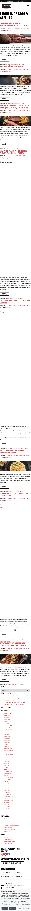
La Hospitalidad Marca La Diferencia (13, 696)
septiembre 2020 (8, 800)
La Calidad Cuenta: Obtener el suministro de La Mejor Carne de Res (14, 24)
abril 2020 (6, 808)
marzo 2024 (7, 719)
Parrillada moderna (12, 149)
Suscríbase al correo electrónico (12, 863)
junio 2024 (7, 715)
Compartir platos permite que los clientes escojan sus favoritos (13, 152)
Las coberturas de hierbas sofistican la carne (15, 301)
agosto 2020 (7, 802)
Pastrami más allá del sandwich (13, 66)
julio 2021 (6, 782)
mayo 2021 (7, 786)
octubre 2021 (7, 775)
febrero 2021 (7, 792)
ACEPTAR (5, 908)
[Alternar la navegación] (28, 6)
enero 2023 (7, 746)
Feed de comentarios (9, 841)
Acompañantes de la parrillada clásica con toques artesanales (13, 644)
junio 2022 (7, 761)
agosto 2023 (7, 732)
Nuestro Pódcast (8, 821)
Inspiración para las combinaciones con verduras (14, 494)
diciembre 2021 (8, 771)
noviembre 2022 (8, 750)
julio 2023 (6, 734)
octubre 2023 (7, 728)
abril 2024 (6, 717)
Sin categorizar (22, 639)
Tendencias (20, 298)
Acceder (6, 837)
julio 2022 (6, 759)
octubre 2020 (7, 798)
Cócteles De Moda (9, 700)
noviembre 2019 (8, 811)
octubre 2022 (7, 752)
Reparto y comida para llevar (11, 825)
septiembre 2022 (8, 754)
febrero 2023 (7, 744)
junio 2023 (7, 736)
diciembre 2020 (8, 794)
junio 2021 (7, 784)
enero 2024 (7, 723)
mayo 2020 (7, 806)
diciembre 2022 (8, 748)
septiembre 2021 (8, 777)
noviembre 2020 (8, 796)
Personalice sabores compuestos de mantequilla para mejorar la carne (14, 106)
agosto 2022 (7, 757)
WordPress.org (8, 843)
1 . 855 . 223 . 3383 (9, 887)
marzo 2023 (7, 742)
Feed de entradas (8, 839)
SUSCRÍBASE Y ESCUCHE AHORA (10, 873)
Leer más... (5, 60)
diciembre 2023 (8, 725)
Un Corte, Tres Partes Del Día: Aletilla (14, 704)
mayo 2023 (7, 738)
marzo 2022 (7, 765)
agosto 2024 (7, 713)
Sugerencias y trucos (22, 149)
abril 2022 (6, 763)
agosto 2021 (7, 779)
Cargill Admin (8, 30)
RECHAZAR (12, 908)
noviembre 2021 (8, 773)
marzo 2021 (7, 790)
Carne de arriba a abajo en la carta (15, 64)
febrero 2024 (7, 721)
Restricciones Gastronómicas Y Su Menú (14, 702)
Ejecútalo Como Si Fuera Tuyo (11, 698)
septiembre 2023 (8, 730)
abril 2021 (6, 788)
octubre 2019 (7, 813)
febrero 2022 (7, 767)
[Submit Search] (27, 690)
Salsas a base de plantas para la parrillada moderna (13, 451)
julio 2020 (6, 804)
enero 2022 (7, 769)
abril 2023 (6, 740)
